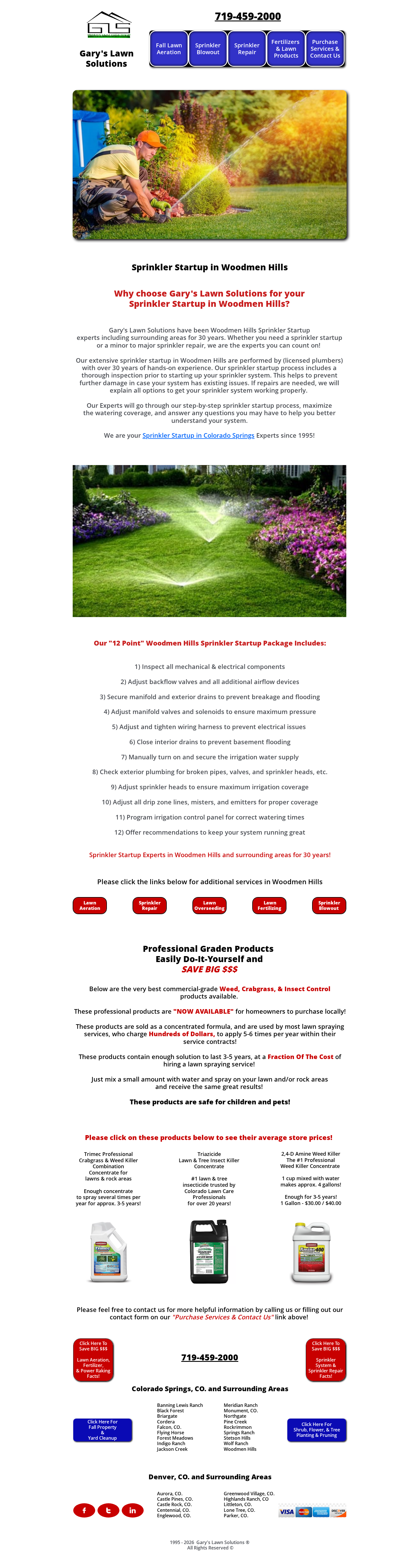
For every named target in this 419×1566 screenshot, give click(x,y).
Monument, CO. (241, 1410)
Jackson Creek (172, 1449)
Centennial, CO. (173, 1510)
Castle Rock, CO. (174, 1504)
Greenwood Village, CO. (249, 1493)
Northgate (235, 1416)
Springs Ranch (239, 1432)
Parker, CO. (236, 1515)
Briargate (167, 1416)
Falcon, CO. (169, 1427)
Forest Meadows (175, 1438)
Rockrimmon (238, 1427)
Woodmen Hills (240, 1449)
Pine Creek (235, 1422)
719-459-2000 (248, 16)
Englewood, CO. (174, 1515)
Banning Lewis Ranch (180, 1405)
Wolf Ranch (236, 1443)
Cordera (166, 1422)
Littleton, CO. (238, 1504)
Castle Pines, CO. (175, 1499)
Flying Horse (170, 1432)
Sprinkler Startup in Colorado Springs (199, 435)
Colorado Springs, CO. (169, 1388)
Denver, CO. (169, 1476)
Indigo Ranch (171, 1443)
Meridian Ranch (241, 1405)
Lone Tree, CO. (239, 1510)
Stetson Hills (237, 1438)
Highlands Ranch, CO (246, 1499)
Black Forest (170, 1410)
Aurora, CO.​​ (169, 1493)
